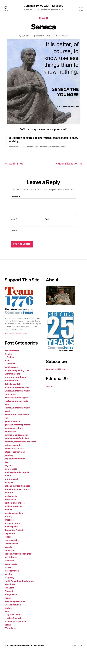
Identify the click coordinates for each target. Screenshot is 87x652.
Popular (8, 509)
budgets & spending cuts (17, 370)
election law (10, 394)
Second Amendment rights (18, 554)
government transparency (18, 425)
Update (8, 608)
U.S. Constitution (13, 605)
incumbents (10, 431)
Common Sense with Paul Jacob (43, 5)
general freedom (13, 421)
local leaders (11, 469)
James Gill (49, 386)
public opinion (11, 526)
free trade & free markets (17, 414)
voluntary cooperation (15, 621)
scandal (8, 547)
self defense (11, 557)
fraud (7, 411)
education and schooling (17, 387)
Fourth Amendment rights (17, 408)
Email (47, 219)
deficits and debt (13, 384)
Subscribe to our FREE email (55, 369)
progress (9, 520)
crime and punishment (16, 377)
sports (8, 567)
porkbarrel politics (14, 513)
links (7, 462)
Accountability (12, 350)
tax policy (9, 577)
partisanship (11, 496)
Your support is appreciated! (16, 333)
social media (11, 564)
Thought (43, 18)
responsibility (11, 543)
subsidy (8, 574)
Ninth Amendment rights (17, 489)
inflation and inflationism (17, 438)
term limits (10, 584)
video (7, 611)
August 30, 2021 (43, 36)
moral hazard (11, 479)
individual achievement (16, 435)
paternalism (10, 499)
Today (8, 598)
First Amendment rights (16, 401)
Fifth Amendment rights (16, 397)
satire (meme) (14, 618)
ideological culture (14, 428)
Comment (15, 197)
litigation (9, 465)
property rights (12, 523)
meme (8, 475)
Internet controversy (15, 452)
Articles (8, 354)
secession (9, 550)
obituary (9, 492)
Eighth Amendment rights (17, 391)
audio (7, 360)
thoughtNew (11, 594)
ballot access (11, 367)
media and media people (17, 472)
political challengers (14, 503)
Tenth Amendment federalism (19, 581)
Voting (8, 625)
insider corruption (13, 445)
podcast (11, 363)
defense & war (12, 380)
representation (12, 540)
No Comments (62, 36)
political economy (13, 506)
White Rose (10, 628)
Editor (26, 36)
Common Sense (12, 374)
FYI (6, 418)
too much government (15, 601)
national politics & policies (17, 486)
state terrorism (12, 571)
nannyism (9, 482)
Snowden (9, 560)
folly (7, 404)
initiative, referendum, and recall (20, 442)
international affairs (14, 448)
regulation (10, 533)
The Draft (9, 588)
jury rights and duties (15, 458)
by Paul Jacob (13, 614)
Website (14, 230)
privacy (8, 516)
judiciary (9, 455)
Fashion (10, 357)
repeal (8, 537)
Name (14, 219)
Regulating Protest (14, 530)
